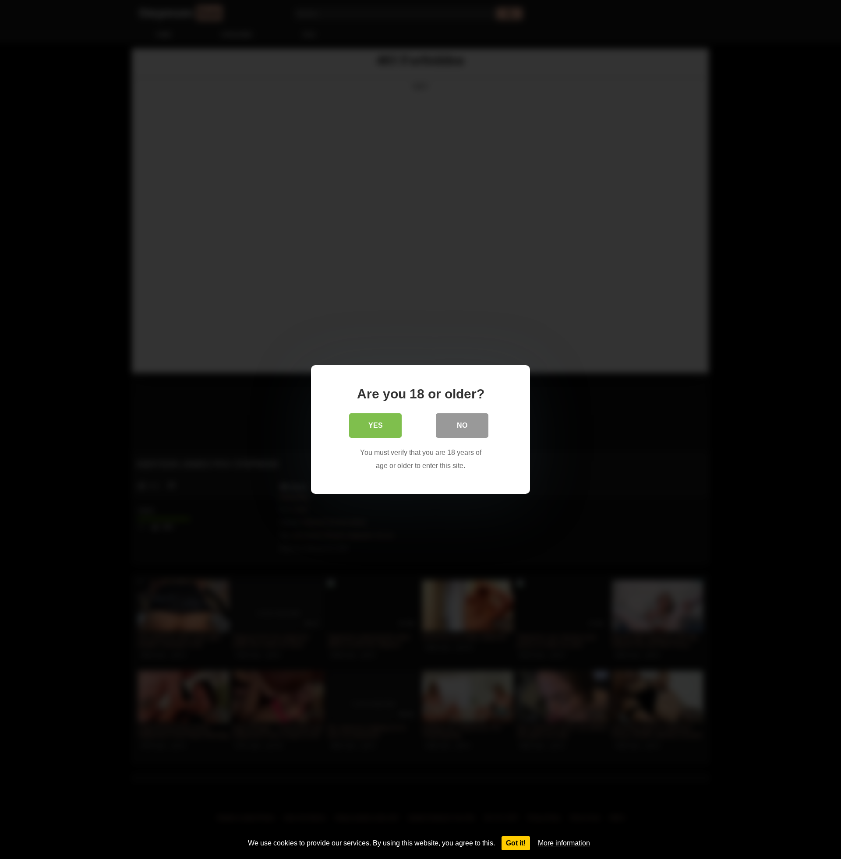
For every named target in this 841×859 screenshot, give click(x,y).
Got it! (516, 843)
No (462, 425)
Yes (375, 425)
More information (564, 843)
